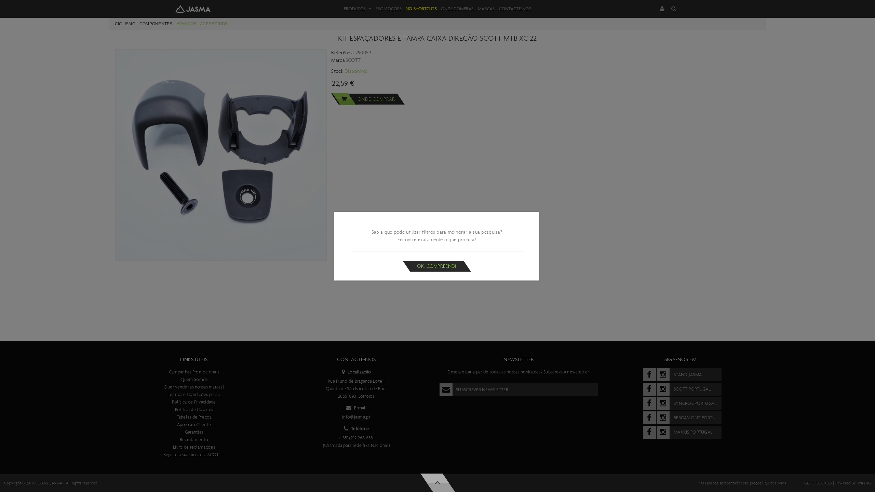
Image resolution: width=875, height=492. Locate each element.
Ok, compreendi (436, 266)
